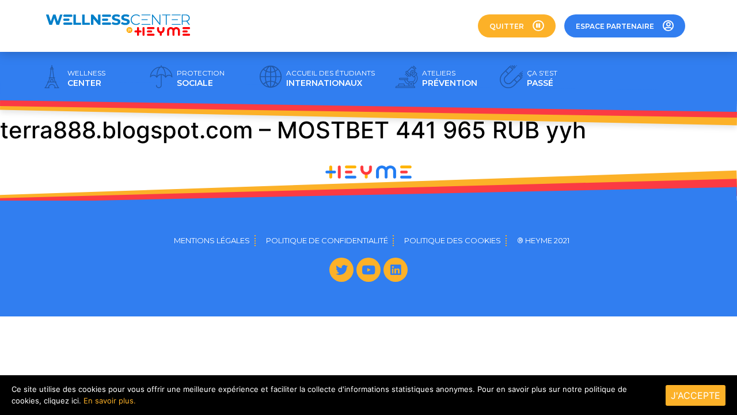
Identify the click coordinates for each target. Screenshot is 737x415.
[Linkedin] (395, 270)
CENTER (86, 78)
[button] (517, 25)
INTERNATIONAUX (330, 78)
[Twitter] (341, 270)
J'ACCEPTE (695, 395)
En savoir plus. (109, 400)
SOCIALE (201, 78)
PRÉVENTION (449, 78)
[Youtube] (368, 270)
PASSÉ (542, 78)
